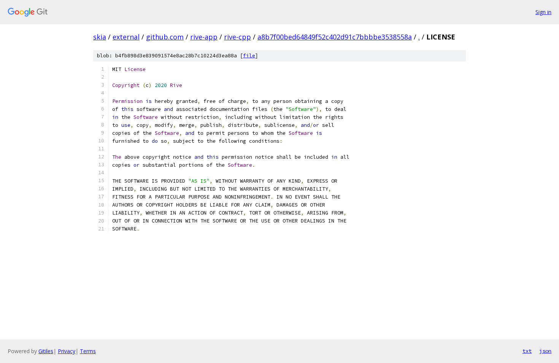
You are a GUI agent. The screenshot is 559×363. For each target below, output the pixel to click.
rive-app (204, 36)
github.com (165, 36)
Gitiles (45, 351)
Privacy (66, 351)
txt (527, 350)
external (126, 36)
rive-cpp (237, 36)
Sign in (543, 12)
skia (99, 36)
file (249, 55)
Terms (88, 351)
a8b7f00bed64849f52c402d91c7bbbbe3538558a (334, 36)
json (545, 350)
